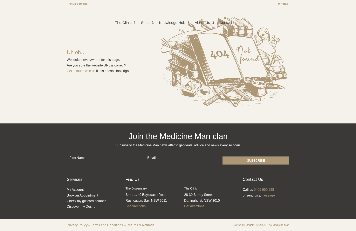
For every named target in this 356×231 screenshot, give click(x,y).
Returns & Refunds (140, 225)
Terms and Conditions (107, 225)
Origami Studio (254, 224)
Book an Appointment (82, 195)
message (268, 195)
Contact (225, 23)
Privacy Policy (77, 225)
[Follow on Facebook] (254, 204)
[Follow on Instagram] (247, 204)
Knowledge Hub (172, 23)
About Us (202, 23)
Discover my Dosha (81, 206)
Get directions (135, 206)
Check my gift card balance (86, 201)
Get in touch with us (81, 71)
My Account (75, 189)
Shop (145, 23)
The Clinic (123, 23)
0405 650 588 (78, 3)
